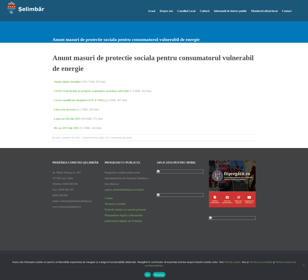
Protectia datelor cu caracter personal (125, 209)
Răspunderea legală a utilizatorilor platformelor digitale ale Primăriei (124, 218)
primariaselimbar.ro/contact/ (128, 189)
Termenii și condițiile (261, 262)
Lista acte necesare (65, 109)
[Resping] (303, 265)
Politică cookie (232, 262)
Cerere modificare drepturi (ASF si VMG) (79, 100)
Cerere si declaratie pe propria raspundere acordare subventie (91, 90)
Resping (159, 274)
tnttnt (57, 137)
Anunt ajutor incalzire (67, 81)
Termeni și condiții (115, 203)
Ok (147, 274)
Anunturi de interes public (93, 137)
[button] (297, 10)
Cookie (109, 198)
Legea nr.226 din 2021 (67, 118)
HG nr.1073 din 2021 (66, 127)
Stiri (107, 137)
